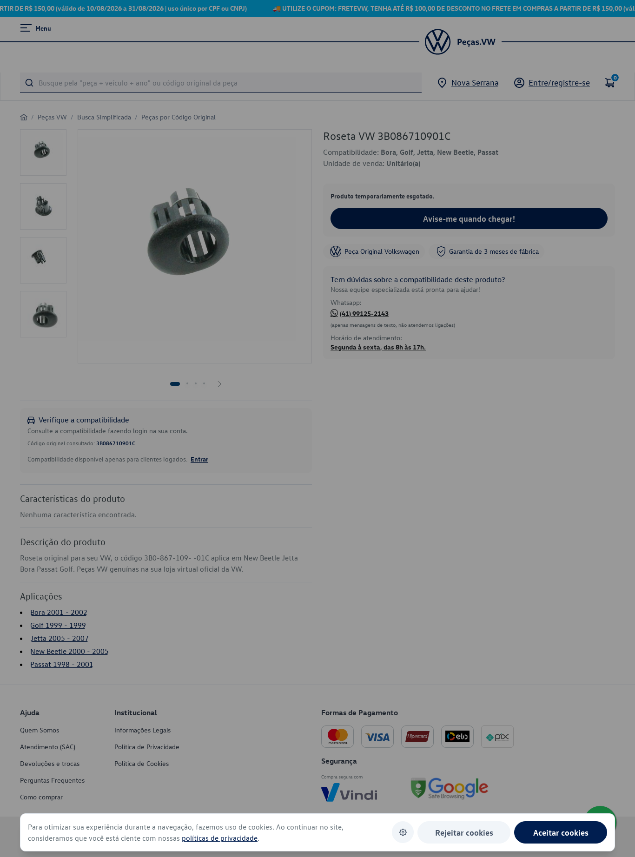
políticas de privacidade (220, 838)
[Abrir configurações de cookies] (403, 832)
